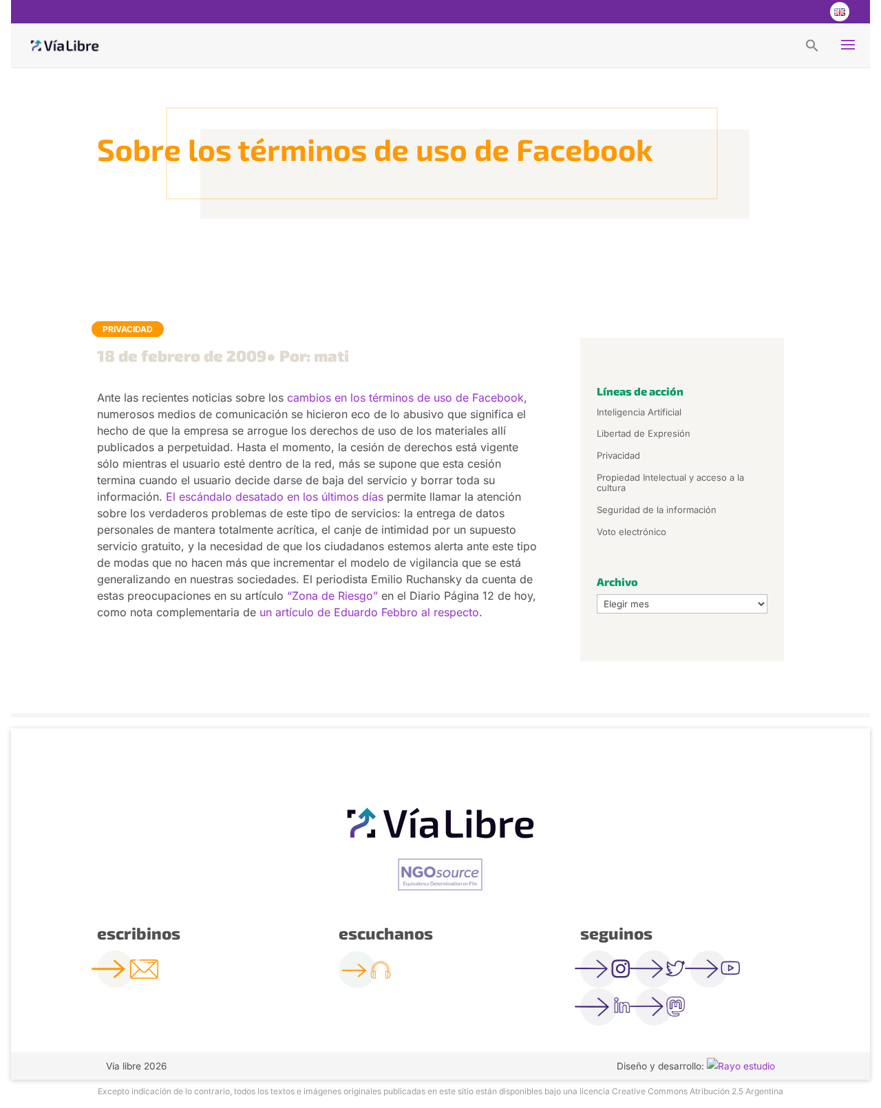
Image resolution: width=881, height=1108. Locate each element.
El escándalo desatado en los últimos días (274, 496)
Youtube (811, 12)
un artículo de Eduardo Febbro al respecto (369, 612)
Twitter (783, 12)
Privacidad (128, 329)
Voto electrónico (631, 531)
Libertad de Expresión (643, 433)
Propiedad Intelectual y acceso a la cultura (670, 483)
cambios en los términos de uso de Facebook (404, 397)
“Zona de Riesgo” (331, 595)
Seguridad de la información (657, 509)
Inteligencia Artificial (639, 411)
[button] (812, 45)
